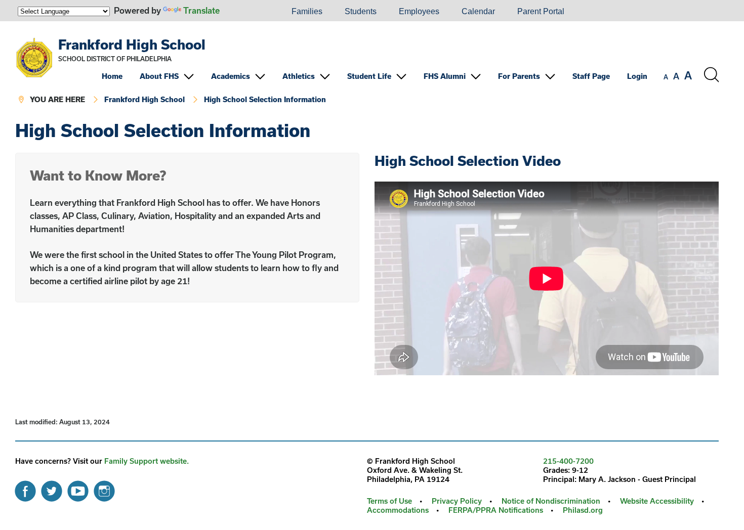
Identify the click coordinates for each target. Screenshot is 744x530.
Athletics (298, 76)
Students (361, 11)
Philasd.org (583, 510)
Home (112, 76)
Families (307, 11)
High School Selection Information (265, 99)
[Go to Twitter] (52, 488)
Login (637, 76)
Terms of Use (389, 501)
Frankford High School (131, 44)
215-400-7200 (568, 461)
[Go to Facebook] (25, 488)
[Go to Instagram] (104, 488)
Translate (201, 10)
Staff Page (591, 76)
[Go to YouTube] (78, 488)
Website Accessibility (657, 501)
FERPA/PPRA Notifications (495, 510)
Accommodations (398, 510)
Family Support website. (146, 461)
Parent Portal (540, 11)
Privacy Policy (457, 501)
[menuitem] (246, 11)
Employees (419, 11)
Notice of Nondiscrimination (551, 501)
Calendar (478, 11)
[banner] (367, 71)
